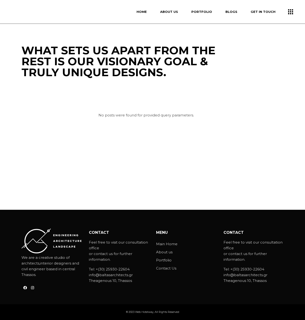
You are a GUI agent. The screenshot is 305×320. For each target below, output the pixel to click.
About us (164, 252)
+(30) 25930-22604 (113, 269)
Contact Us (166, 268)
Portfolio (164, 260)
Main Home (167, 244)
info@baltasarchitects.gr (111, 275)
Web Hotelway (144, 312)
